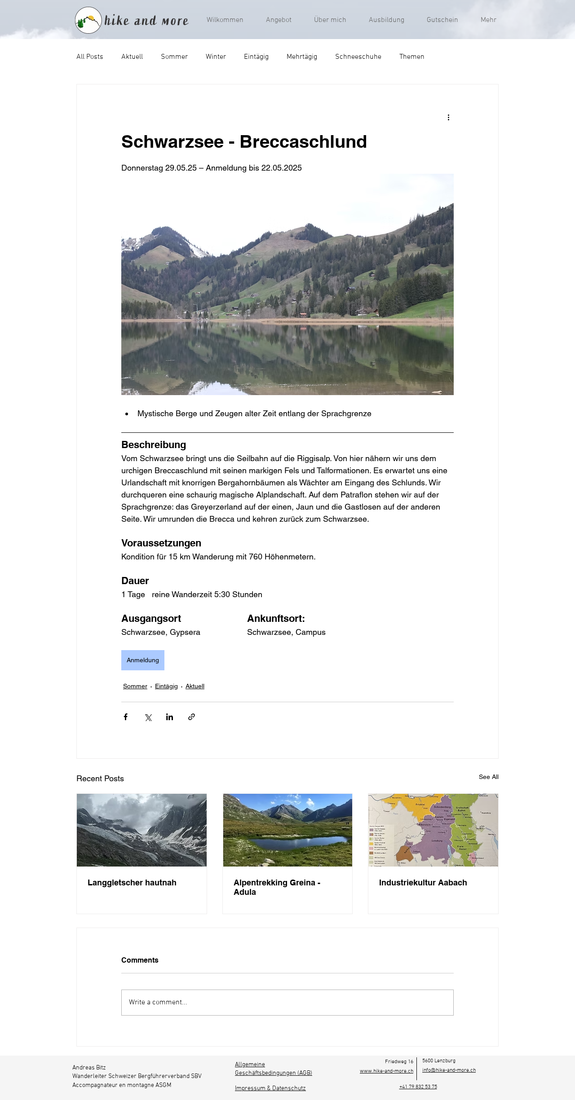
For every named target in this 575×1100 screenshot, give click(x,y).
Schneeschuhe (358, 57)
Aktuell (132, 57)
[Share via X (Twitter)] (147, 717)
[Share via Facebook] (125, 717)
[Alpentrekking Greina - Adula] (288, 830)
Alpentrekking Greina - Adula (277, 887)
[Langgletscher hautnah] (142, 830)
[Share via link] (191, 717)
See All (489, 776)
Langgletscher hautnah (132, 882)
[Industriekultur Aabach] (433, 830)
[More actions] (448, 116)
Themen (412, 57)
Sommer (174, 57)
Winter (216, 57)
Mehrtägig (302, 57)
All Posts (89, 57)
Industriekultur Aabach (423, 882)
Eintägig (256, 57)
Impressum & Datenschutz (270, 1088)
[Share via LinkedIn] (169, 717)
